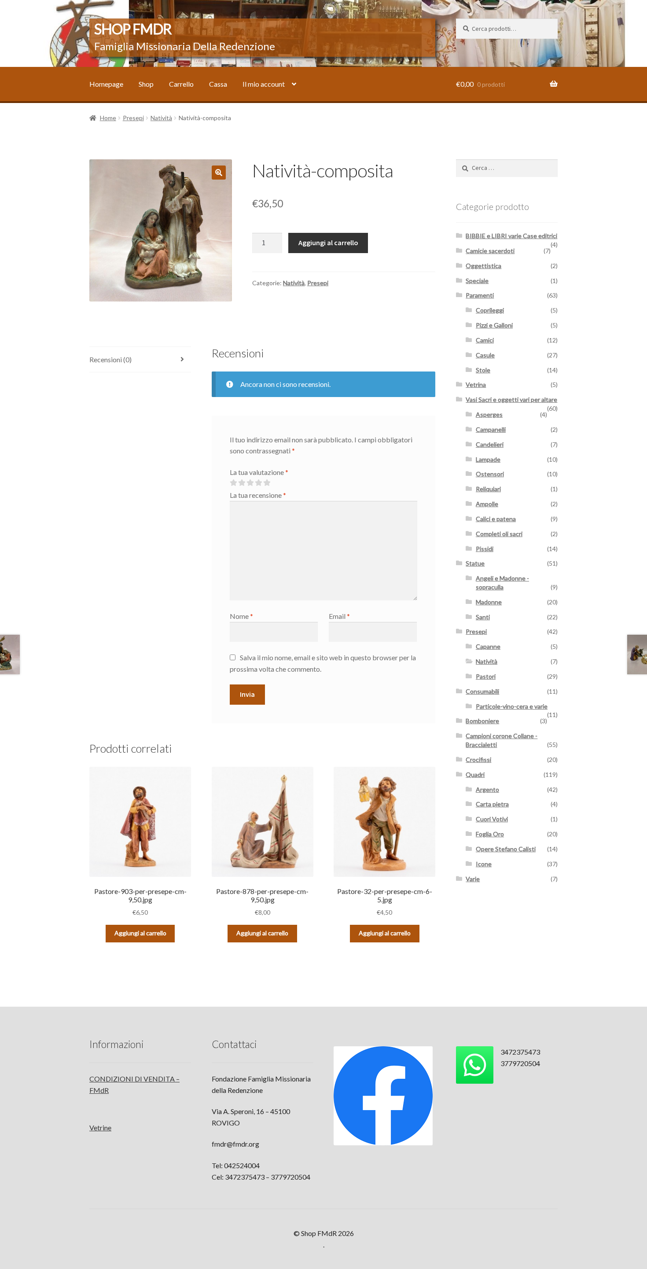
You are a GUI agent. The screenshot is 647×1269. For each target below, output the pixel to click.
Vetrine (100, 1127)
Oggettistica (483, 265)
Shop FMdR (133, 28)
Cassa (218, 84)
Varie (473, 879)
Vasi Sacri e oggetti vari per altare (511, 399)
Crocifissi (478, 759)
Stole (483, 370)
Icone (484, 864)
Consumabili (482, 691)
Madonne (489, 602)
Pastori (486, 676)
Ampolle (487, 504)
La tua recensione (258, 495)
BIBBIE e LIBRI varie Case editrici (511, 235)
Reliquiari (488, 489)
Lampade (488, 459)
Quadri (475, 774)
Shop (146, 84)
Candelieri (490, 444)
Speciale (477, 280)
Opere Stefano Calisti (506, 849)
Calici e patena (496, 518)
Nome (241, 616)
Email (339, 616)
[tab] (140, 360)
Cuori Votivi (492, 819)
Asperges (489, 414)
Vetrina (476, 384)
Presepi (133, 117)
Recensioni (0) (110, 359)
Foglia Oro (490, 834)
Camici (485, 340)
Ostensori (490, 474)
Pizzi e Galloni (494, 325)
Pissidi (484, 548)
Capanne (488, 646)
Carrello (181, 84)
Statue (475, 563)
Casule (485, 355)
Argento (487, 789)
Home (108, 117)
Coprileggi (490, 310)
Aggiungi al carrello (328, 242)
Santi (483, 617)
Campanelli (491, 429)
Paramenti (480, 295)
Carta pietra (492, 804)
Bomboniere (482, 721)
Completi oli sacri (499, 533)
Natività (161, 117)
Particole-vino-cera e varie (512, 706)
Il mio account (264, 84)
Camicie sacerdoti (490, 250)
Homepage (106, 84)
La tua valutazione (259, 472)
